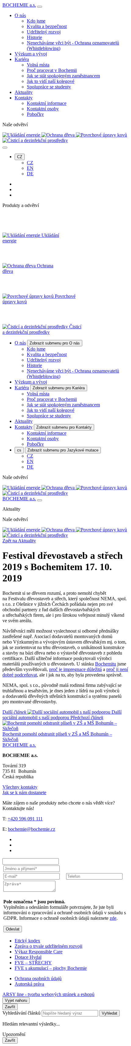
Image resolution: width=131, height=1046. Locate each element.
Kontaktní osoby (43, 108)
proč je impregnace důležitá (75, 669)
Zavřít (10, 1007)
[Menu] (39, 7)
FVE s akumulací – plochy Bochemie (51, 968)
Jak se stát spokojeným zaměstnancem (63, 75)
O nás (20, 15)
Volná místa (38, 64)
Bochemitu (105, 663)
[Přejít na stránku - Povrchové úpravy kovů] (101, 529)
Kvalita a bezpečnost (47, 26)
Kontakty (24, 97)
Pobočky (35, 114)
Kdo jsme (36, 20)
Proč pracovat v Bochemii (52, 70)
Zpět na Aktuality (19, 540)
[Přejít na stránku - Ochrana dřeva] (58, 529)
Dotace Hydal (28, 957)
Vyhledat (109, 1013)
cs (19, 450)
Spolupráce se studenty (49, 86)
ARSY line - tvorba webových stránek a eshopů (48, 994)
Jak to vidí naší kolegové (50, 81)
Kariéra (22, 59)
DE (30, 173)
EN (30, 168)
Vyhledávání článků (22, 1013)
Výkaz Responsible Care (38, 951)
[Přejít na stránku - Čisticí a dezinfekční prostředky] (35, 535)
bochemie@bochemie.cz (31, 829)
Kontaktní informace (46, 103)
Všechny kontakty (19, 787)
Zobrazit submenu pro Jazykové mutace (62, 450)
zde (113, 918)
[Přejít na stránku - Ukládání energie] (21, 529)
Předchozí (57, 728)
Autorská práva (29, 984)
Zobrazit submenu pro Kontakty (64, 427)
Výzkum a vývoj (31, 53)
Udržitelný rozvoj (44, 31)
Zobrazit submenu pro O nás (55, 343)
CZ (19, 157)
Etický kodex (27, 940)
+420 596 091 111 (25, 818)
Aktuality (24, 92)
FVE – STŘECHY (33, 962)
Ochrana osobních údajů (38, 978)
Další (62, 714)
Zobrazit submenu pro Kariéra (59, 388)
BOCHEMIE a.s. (19, 5)
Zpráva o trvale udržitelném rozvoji (48, 946)
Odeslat (12, 929)
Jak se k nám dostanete (24, 792)
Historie (34, 37)
